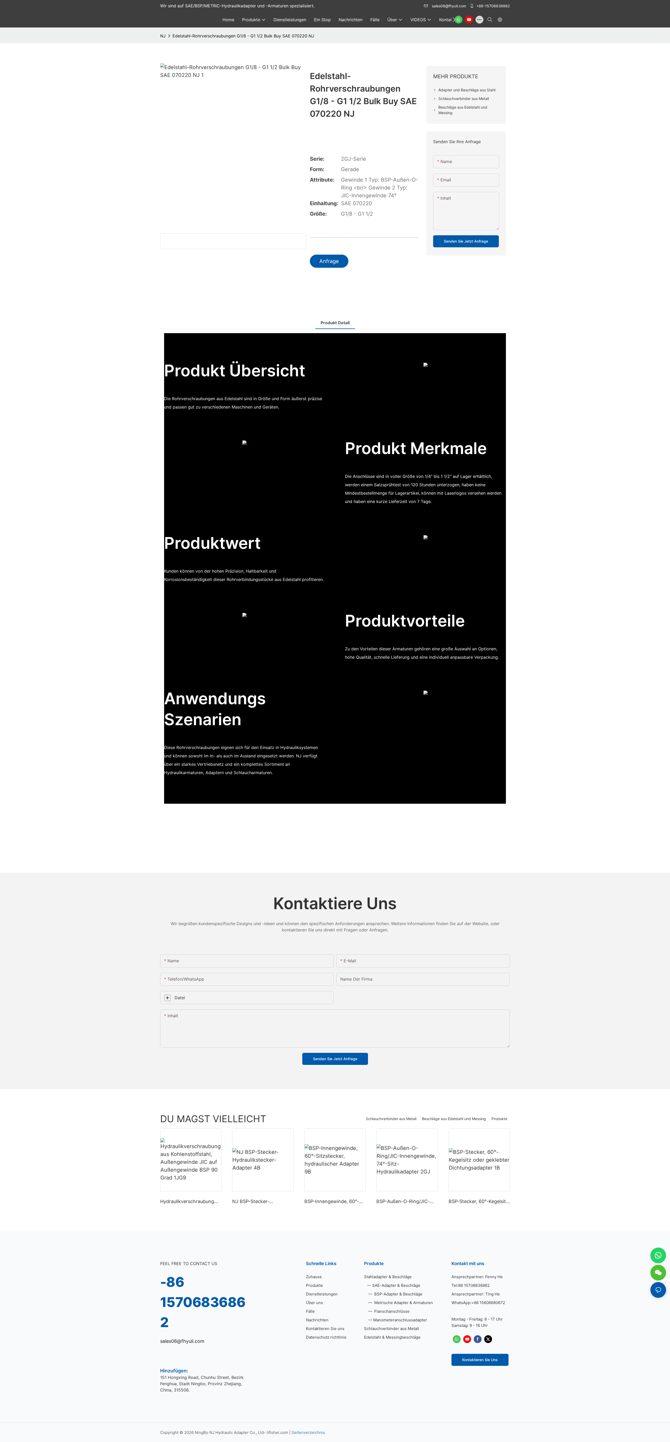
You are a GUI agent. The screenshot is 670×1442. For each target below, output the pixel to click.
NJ (163, 35)
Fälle (310, 1311)
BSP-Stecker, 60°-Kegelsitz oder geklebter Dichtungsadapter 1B (479, 1202)
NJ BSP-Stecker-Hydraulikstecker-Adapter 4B (260, 1202)
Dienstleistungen (322, 1294)
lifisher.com (278, 1432)
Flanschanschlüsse (391, 1311)
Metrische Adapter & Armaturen (403, 1302)
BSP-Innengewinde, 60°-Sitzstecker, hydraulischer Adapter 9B (332, 1202)
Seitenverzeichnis (308, 1432)
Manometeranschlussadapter (400, 1319)
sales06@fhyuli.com (449, 6)
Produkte (499, 1118)
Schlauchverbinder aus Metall (391, 1118)
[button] (454, 19)
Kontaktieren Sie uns (325, 1328)
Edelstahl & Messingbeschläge (392, 1337)
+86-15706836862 (492, 6)
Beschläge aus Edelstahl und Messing (454, 1118)
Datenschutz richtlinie (326, 1337)
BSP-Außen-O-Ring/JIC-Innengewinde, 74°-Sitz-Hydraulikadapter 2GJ (403, 1202)
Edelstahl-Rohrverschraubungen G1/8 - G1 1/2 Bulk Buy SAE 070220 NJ (243, 35)
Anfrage (329, 261)
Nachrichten (317, 1319)
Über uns (314, 1302)
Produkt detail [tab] (335, 322)
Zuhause (314, 1276)
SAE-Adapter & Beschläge (396, 1285)
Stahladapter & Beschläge (388, 1276)
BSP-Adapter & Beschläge (397, 1294)
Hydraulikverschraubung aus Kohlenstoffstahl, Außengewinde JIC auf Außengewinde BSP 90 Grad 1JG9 (187, 1202)
